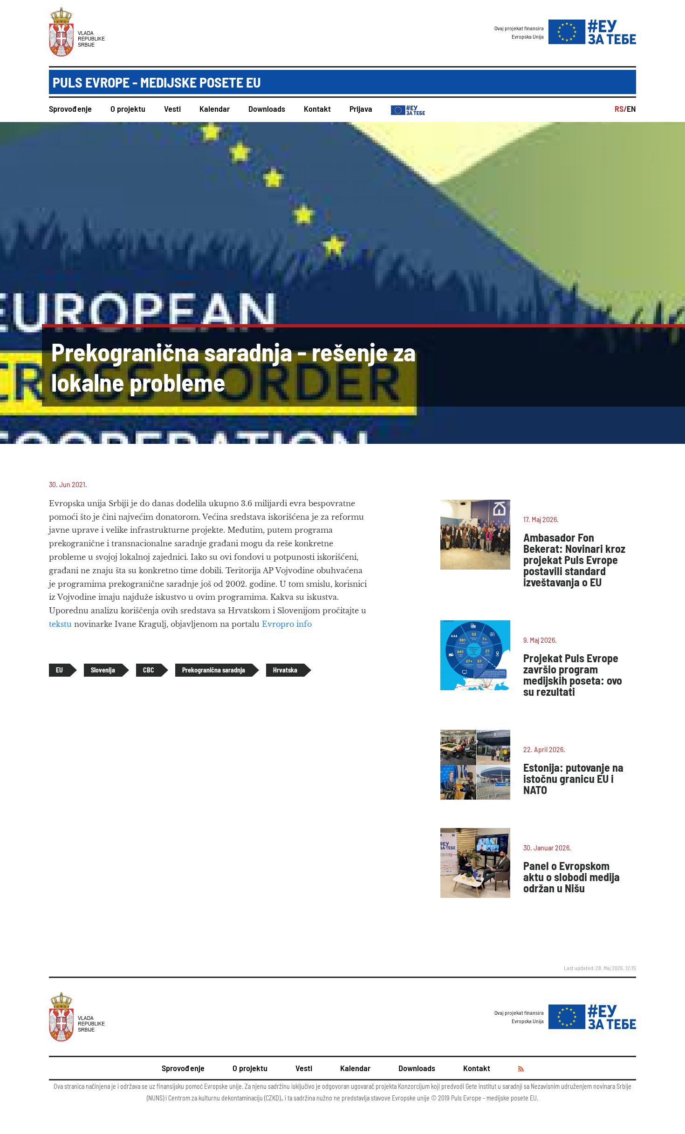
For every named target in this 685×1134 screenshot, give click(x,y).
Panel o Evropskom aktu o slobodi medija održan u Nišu (571, 877)
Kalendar (214, 108)
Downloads (266, 108)
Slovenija (103, 670)
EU (59, 670)
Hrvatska (285, 670)
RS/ (621, 108)
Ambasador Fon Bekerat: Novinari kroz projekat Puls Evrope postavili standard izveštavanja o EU (574, 559)
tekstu (60, 624)
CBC (148, 670)
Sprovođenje (70, 108)
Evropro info (287, 624)
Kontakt (317, 108)
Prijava (360, 108)
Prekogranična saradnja (213, 670)
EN (631, 108)
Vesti (172, 108)
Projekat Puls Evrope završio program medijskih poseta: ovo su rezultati (572, 674)
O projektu (127, 108)
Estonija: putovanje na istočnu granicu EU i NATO (573, 778)
